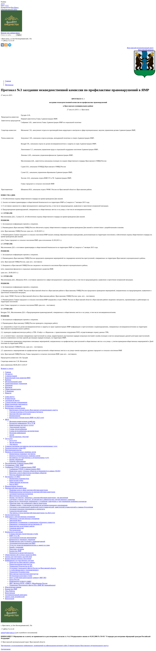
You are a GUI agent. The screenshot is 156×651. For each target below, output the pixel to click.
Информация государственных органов (19, 560)
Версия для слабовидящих (10, 33)
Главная (8, 81)
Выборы (8, 380)
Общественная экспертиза (18, 482)
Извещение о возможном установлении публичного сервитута (32, 522)
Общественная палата (13, 389)
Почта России (14, 579)
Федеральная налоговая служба (20, 576)
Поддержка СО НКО (12, 477)
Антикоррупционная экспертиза (21, 494)
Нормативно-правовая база (19, 478)
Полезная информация (17, 433)
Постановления (15, 530)
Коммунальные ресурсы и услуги (21, 425)
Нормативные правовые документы (22, 454)
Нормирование (14, 416)
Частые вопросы (15, 442)
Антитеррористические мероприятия (22, 537)
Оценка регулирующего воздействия (18, 557)
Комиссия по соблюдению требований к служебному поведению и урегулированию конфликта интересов (47, 501)
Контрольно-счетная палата (15, 408)
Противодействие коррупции (20, 414)
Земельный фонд (15, 520)
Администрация (11, 376)
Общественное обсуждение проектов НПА (20, 555)
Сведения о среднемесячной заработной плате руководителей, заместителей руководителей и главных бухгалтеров (51, 507)
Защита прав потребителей (15, 597)
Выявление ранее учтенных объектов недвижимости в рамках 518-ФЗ (34, 471)
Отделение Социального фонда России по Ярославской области (32, 568)
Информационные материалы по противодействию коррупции (32, 492)
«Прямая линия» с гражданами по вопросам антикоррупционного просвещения (38, 505)
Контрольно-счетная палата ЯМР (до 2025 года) (26, 417)
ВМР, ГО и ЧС (14, 536)
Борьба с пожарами (16, 547)
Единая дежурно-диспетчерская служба (23, 534)
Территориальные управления (16, 383)
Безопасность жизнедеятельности (21, 553)
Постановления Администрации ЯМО (19, 463)
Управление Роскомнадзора (19, 572)
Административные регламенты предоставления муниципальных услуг (31, 446)
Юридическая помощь (13, 587)
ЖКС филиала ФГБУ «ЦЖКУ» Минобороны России (28, 583)
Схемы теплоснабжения (18, 429)
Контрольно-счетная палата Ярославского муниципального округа (33, 410)
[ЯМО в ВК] (2, 46)
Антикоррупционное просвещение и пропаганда (27, 509)
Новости (8, 393)
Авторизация (5, 649)
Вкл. (12, 7)
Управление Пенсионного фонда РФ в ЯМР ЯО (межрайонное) (32, 585)
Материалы (9, 85)
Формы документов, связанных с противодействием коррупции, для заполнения (38, 497)
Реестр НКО (13, 484)
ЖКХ (7, 419)
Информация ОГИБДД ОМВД (20, 581)
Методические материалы (18, 496)
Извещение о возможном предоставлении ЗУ (25, 524)
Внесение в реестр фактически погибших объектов (27, 473)
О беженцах (9, 391)
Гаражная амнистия (16, 528)
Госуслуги (9, 438)
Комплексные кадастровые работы (21, 526)
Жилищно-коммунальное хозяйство (22, 421)
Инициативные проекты (14, 486)
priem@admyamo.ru (8, 633)
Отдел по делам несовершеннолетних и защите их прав (29, 545)
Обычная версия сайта (9, 9)
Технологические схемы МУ (15, 448)
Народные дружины (16, 549)
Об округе (9, 374)
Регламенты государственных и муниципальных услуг (29, 457)
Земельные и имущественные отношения (20, 517)
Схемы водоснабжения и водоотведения (24, 431)
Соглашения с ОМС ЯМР (14, 465)
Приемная (8, 385)
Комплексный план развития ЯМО (17, 378)
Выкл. (16, 7)
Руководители (10, 398)
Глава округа (9, 397)
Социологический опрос (18, 511)
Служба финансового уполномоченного (24, 570)
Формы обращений (16, 459)
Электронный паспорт (17, 427)
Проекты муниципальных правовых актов (20, 452)
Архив (11, 435)
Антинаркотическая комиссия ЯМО (22, 543)
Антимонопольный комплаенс (16, 595)
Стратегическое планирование (16, 402)
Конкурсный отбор (16, 480)
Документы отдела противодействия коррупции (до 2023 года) (32, 513)
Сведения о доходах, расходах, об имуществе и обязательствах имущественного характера (42, 499)
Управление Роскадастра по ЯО (20, 566)
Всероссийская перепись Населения (18, 558)
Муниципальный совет (13, 381)
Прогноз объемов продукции (19, 475)
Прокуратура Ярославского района (22, 562)
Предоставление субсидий (19, 437)
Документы (13, 444)
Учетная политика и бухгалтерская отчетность (26, 412)
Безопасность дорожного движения (22, 539)
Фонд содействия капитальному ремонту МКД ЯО (27, 578)
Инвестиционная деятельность (16, 404)
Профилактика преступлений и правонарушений (27, 541)
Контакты (8, 387)
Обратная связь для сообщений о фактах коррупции (28, 503)
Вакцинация (9, 598)
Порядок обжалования (17, 461)
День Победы (10, 591)
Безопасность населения (14, 532)
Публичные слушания (13, 406)
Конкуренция (10, 593)
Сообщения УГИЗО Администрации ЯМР (20, 467)
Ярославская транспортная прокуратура (23, 574)
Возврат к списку (7, 368)
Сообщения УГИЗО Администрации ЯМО (24, 469)
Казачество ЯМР (15, 551)
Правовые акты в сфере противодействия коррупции (28, 490)
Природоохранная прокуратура (20, 564)
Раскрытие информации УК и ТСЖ (22, 423)
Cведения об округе (12, 400)
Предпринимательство (13, 450)
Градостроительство (12, 515)
